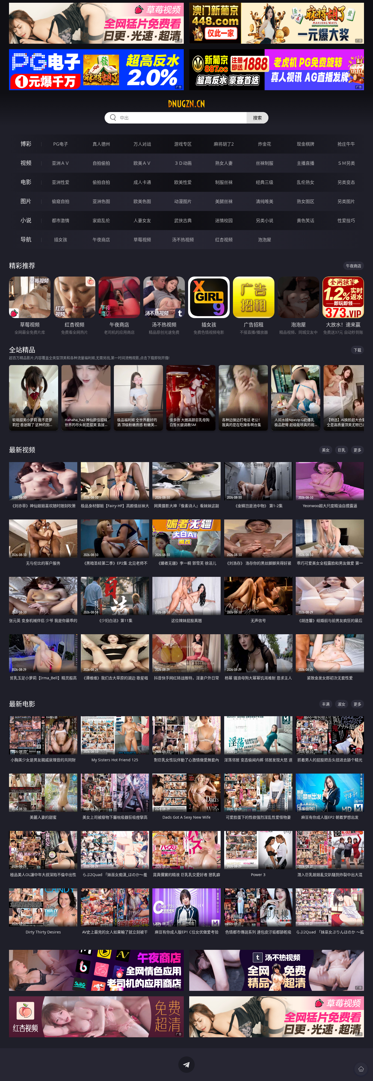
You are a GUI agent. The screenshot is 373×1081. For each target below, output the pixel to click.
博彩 (25, 144)
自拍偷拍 (101, 163)
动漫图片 (183, 201)
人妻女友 (142, 221)
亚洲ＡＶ (60, 163)
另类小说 (264, 221)
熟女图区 (305, 201)
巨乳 (341, 450)
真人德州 (101, 144)
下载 (357, 349)
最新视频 (22, 449)
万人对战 (142, 144)
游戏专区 (183, 144)
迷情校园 (224, 221)
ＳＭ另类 (346, 163)
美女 (326, 450)
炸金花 (264, 144)
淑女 (341, 704)
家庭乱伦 (101, 221)
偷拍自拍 (101, 182)
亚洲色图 (101, 201)
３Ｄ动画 (183, 163)
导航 (25, 239)
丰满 (326, 704)
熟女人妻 (224, 163)
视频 (25, 163)
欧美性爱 (183, 182)
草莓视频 (142, 240)
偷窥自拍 (60, 201)
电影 (25, 182)
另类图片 (346, 201)
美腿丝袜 (224, 201)
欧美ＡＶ (142, 163)
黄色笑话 (305, 221)
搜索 (257, 118)
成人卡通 (142, 182)
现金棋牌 (305, 144)
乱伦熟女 (305, 182)
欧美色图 (142, 201)
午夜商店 (101, 240)
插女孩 (60, 240)
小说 (25, 220)
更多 (357, 450)
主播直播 (305, 163)
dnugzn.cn (186, 103)
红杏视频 (224, 240)
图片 (25, 201)
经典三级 (264, 182)
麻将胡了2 (224, 144)
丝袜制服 (264, 163)
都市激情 (60, 221)
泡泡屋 (264, 240)
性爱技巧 (346, 221)
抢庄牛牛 (346, 144)
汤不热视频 (183, 240)
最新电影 (22, 703)
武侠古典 (183, 221)
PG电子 (60, 144)
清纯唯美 (264, 201)
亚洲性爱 (60, 182)
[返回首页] (361, 1069)
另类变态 (346, 182)
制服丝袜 (224, 182)
